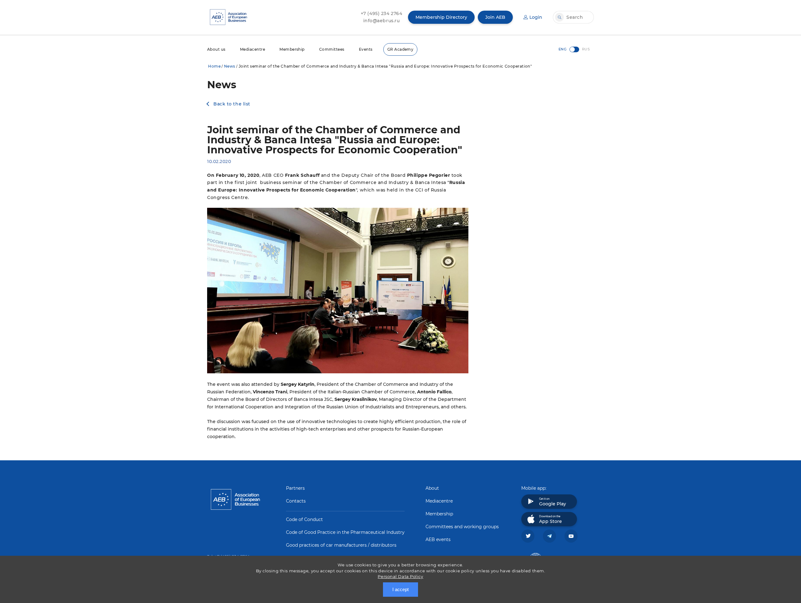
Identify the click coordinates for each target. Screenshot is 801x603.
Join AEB (495, 17)
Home (214, 66)
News (229, 66)
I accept (400, 589)
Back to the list (231, 104)
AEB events (438, 539)
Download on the (550, 519)
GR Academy (400, 49)
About (432, 488)
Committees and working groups (462, 526)
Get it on (552, 502)
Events (366, 49)
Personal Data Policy (400, 576)
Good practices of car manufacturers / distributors (341, 545)
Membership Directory (441, 17)
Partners (295, 488)
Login (535, 17)
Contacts (296, 501)
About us (216, 49)
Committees (331, 49)
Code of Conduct (304, 519)
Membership (292, 49)
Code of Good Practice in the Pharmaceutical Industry (345, 532)
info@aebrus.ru (381, 20)
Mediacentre (252, 49)
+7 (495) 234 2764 (381, 13)
